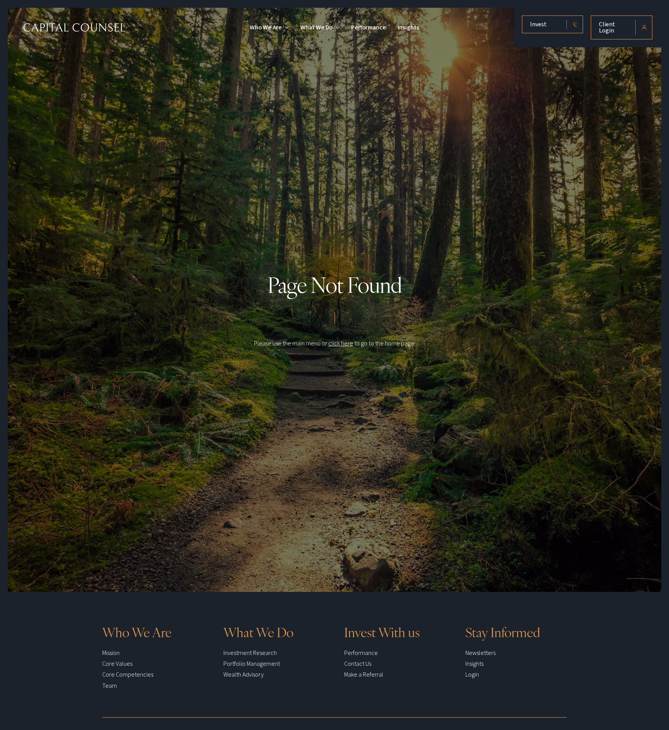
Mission (111, 653)
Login (472, 674)
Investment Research (250, 653)
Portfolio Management (251, 664)
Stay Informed (502, 632)
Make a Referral (363, 674)
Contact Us (357, 664)
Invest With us (382, 632)
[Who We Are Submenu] (285, 27)
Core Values (117, 664)
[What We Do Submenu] (336, 27)
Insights (408, 27)
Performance (368, 27)
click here (340, 343)
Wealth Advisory (243, 674)
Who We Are (266, 27)
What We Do (316, 27)
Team (109, 686)
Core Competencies (127, 674)
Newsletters (480, 653)
